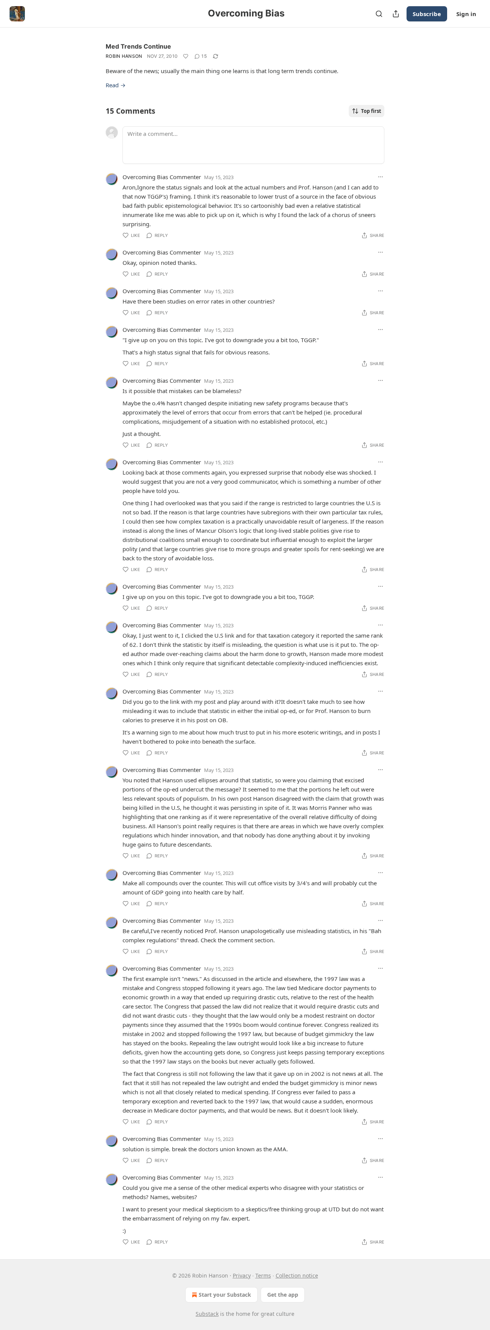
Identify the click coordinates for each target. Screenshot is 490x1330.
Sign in (466, 14)
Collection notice (297, 1275)
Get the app (282, 1294)
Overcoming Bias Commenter (161, 177)
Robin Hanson (124, 56)
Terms (263, 1275)
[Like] (186, 56)
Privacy (242, 1275)
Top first (371, 111)
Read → (116, 85)
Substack (207, 1313)
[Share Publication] (395, 13)
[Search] (379, 13)
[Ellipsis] (380, 177)
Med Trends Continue (138, 46)
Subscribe (427, 14)
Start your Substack (225, 1294)
